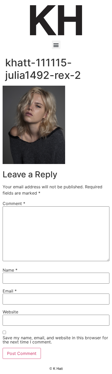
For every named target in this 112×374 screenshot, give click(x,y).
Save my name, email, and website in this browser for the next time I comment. (55, 340)
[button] (56, 44)
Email (10, 291)
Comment (14, 203)
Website (10, 312)
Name (10, 270)
